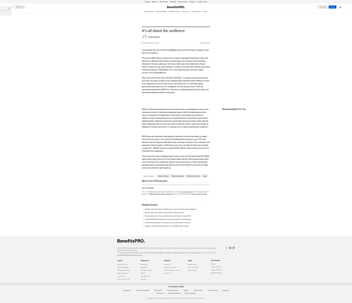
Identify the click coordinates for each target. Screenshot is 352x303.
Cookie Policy (192, 264)
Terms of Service (193, 267)
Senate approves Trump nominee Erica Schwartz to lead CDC (168, 216)
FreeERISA (173, 1)
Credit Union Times (172, 290)
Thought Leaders (202, 1)
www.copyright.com (186, 192)
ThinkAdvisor (127, 290)
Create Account (216, 267)
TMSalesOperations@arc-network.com (161, 194)
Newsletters (323, 7)
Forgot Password (216, 270)
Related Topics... (149, 176)
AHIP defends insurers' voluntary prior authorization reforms (167, 223)
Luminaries (121, 276)
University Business (190, 293)
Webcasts (155, 1)
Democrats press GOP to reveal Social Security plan (164, 213)
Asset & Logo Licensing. (199, 194)
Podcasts (147, 1)
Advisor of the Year (123, 279)
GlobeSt (186, 290)
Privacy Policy (192, 270)
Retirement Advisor (123, 270)
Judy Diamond (163, 1)
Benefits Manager (123, 267)
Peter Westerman (155, 37)
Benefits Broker (122, 264)
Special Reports (122, 273)
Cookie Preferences (199, 298)
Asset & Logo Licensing (172, 270)
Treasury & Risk (198, 290)
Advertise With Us (170, 267)
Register (332, 7)
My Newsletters (216, 273)
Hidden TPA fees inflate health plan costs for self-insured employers (171, 209)
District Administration (174, 293)
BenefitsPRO (158, 290)
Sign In (213, 264)
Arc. (159, 298)
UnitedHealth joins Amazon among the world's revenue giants (168, 219)
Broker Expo (19, 7)
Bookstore (193, 1)
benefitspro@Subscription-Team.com (130, 255)
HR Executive (160, 293)
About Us (167, 264)
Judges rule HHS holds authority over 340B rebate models (167, 226)
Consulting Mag (212, 290)
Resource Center (183, 1)
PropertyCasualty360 (142, 290)
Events (143, 273)
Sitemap (143, 279)
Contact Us (167, 273)
